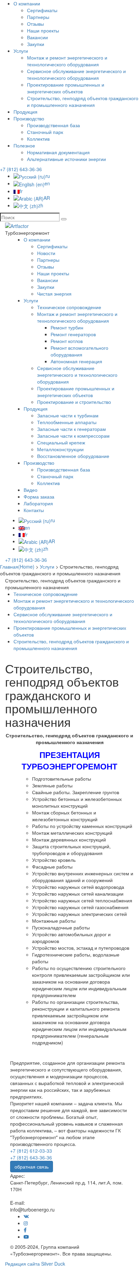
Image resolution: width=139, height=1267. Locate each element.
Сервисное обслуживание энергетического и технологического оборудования (76, 74)
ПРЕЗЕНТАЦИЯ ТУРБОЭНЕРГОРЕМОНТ (69, 760)
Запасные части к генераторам (71, 428)
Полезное (24, 145)
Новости (46, 253)
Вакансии (37, 37)
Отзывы (35, 23)
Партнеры (38, 17)
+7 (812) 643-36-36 (21, 169)
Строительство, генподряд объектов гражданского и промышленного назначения (82, 101)
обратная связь (32, 1166)
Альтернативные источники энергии (66, 159)
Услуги (20, 50)
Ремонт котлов (67, 341)
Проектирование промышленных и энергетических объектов (65, 88)
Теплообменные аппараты (66, 422)
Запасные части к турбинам (68, 415)
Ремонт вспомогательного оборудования (79, 351)
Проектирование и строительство (74, 401)
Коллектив (38, 138)
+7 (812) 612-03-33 (31, 1150)
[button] (63, 219)
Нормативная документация (58, 152)
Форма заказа (39, 496)
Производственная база (53, 125)
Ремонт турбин (67, 327)
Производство (28, 118)
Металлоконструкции (60, 449)
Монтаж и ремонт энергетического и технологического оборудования (67, 61)
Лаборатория (38, 503)
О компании (26, 3)
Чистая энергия (54, 293)
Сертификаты (42, 10)
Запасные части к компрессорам (73, 435)
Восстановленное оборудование (73, 456)
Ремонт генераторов (73, 334)
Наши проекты (43, 30)
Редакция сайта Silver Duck (35, 1263)
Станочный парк (45, 132)
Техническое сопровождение (69, 307)
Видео (30, 489)
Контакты (34, 510)
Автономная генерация (76, 361)
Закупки (35, 44)
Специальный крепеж (61, 442)
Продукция (25, 111)
